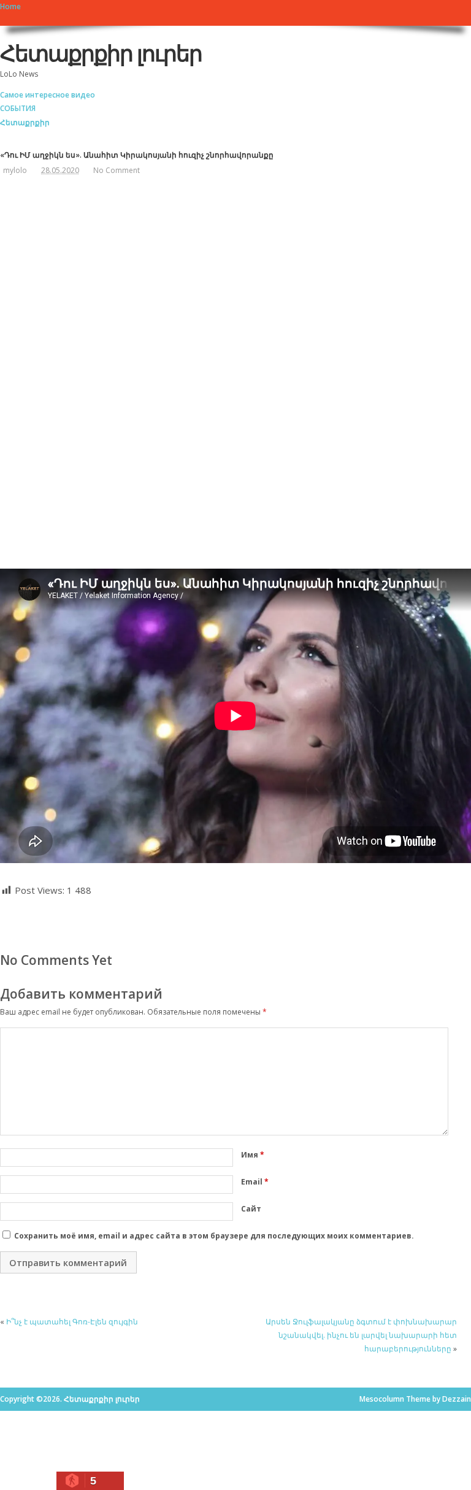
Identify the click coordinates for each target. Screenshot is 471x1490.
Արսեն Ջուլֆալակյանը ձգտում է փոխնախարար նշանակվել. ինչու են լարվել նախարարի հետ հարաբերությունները (361, 1335)
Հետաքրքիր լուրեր (101, 53)
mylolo (15, 170)
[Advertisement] (162, 280)
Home (10, 6)
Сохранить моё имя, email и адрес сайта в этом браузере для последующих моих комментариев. (214, 1236)
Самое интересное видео (47, 95)
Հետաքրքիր (25, 122)
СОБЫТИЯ (18, 108)
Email (255, 1182)
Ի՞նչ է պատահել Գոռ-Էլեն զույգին (72, 1321)
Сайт (251, 1209)
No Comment (116, 170)
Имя (252, 1155)
